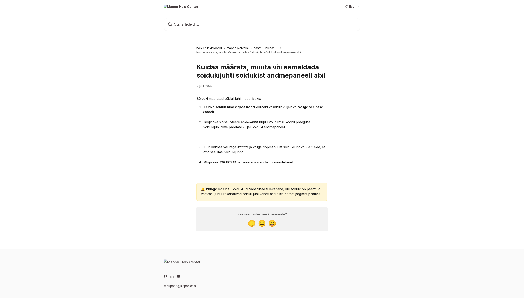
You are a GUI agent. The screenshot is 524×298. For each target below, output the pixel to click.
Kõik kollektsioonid (209, 48)
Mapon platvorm (238, 48)
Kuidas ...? (271, 48)
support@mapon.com (181, 286)
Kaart (257, 48)
